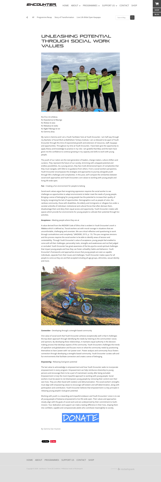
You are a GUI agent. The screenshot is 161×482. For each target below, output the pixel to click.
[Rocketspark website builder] (122, 469)
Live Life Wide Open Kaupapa (89, 17)
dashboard (42, 469)
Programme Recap (44, 17)
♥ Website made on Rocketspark (72, 469)
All (33, 17)
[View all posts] (27, 17)
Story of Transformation (64, 17)
